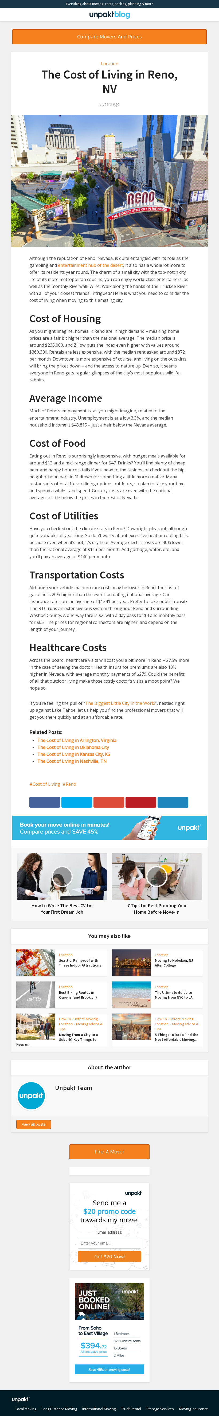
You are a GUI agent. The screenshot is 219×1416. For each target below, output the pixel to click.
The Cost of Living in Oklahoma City (73, 747)
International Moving (99, 1408)
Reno (71, 784)
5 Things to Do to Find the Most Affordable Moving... (176, 1037)
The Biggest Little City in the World (120, 703)
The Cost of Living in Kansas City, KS (73, 754)
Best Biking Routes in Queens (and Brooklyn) (78, 995)
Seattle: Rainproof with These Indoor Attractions (80, 963)
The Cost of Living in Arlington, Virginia (76, 740)
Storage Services (160, 1408)
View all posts (33, 1124)
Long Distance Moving (59, 1408)
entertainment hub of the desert (90, 265)
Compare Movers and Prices (109, 36)
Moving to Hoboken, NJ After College (174, 963)
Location (109, 64)
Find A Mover (109, 1151)
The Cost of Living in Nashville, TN (72, 761)
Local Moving (25, 1408)
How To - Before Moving (78, 1018)
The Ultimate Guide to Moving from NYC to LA (174, 995)
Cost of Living (46, 784)
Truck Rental (131, 1408)
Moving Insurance (193, 1408)
